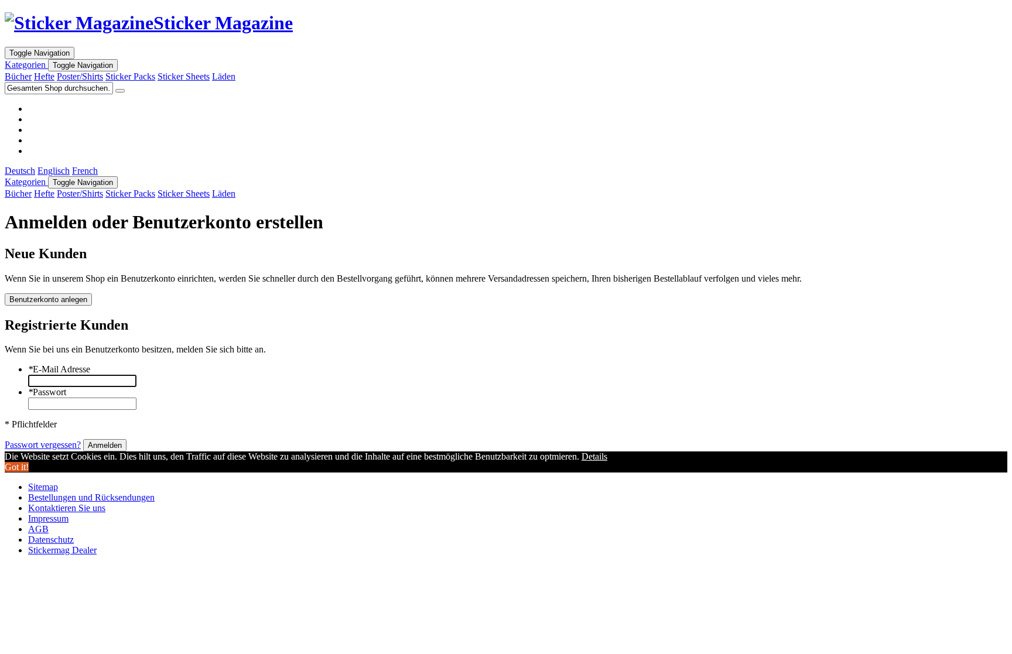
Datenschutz (51, 540)
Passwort (47, 392)
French (85, 171)
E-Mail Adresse (59, 369)
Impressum (48, 518)
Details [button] (594, 456)
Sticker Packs (130, 76)
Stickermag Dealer (62, 550)
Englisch (53, 171)
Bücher (18, 76)
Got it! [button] (17, 467)
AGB (38, 529)
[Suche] (120, 91)
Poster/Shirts (80, 76)
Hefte (44, 76)
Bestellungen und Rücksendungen (91, 497)
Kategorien (26, 65)
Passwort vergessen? (43, 445)
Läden (223, 76)
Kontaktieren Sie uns (66, 508)
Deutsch (20, 171)
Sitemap (43, 487)
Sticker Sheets (184, 76)
